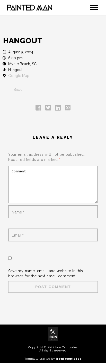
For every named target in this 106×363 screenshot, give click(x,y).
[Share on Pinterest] (68, 109)
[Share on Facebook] (38, 109)
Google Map (18, 76)
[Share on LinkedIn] (58, 109)
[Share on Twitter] (48, 109)
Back (18, 89)
